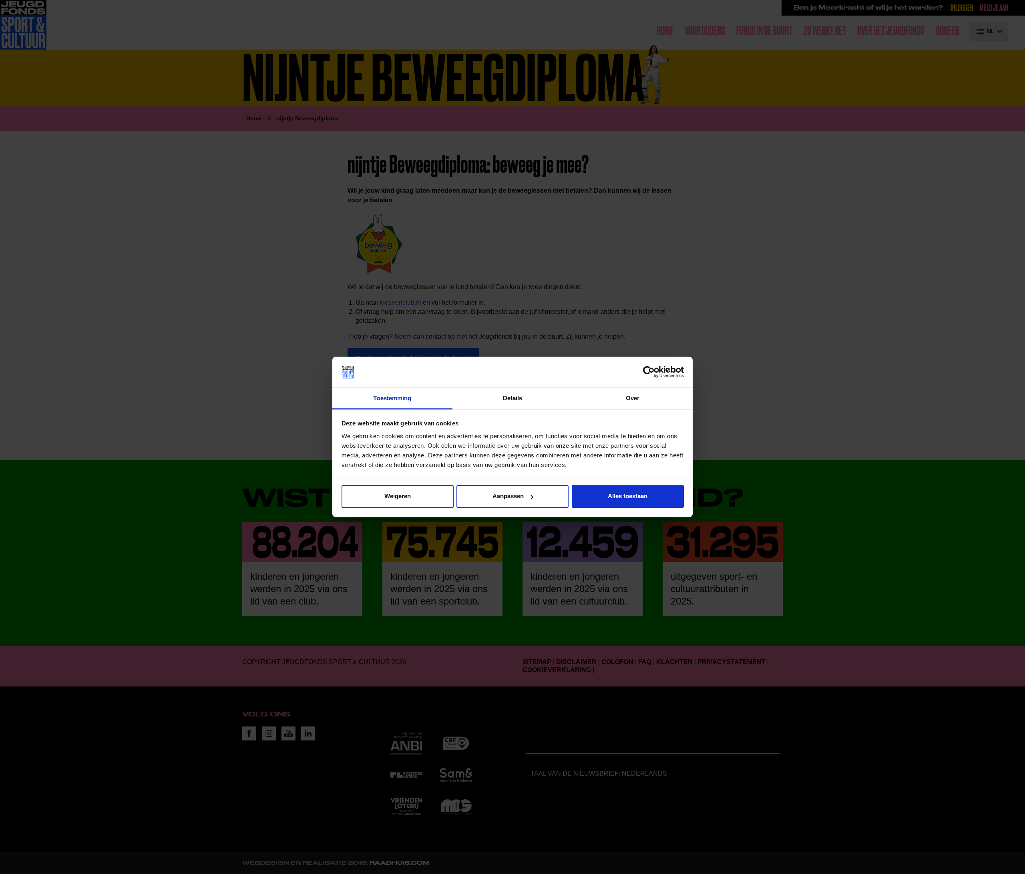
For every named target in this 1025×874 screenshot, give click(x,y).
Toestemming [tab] (392, 398)
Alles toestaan (627, 496)
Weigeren (397, 496)
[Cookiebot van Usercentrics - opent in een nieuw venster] (649, 372)
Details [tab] (513, 398)
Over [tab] (632, 398)
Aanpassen (508, 496)
